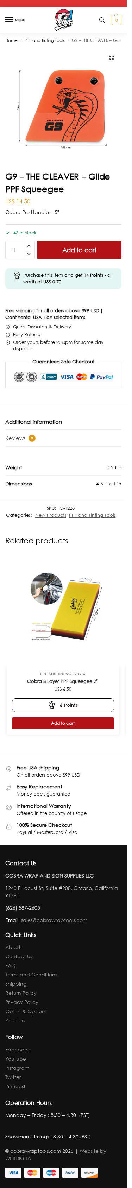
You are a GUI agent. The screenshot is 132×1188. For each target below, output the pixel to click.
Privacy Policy (21, 1002)
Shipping (15, 983)
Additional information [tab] (33, 421)
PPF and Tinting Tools (44, 40)
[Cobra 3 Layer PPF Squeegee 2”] (63, 610)
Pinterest (15, 1086)
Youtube (15, 1058)
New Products (50, 515)
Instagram (17, 1067)
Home (11, 40)
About (12, 947)
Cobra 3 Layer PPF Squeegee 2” (63, 681)
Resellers (15, 1020)
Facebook (17, 1049)
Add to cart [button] (63, 723)
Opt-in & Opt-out (26, 1011)
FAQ (10, 965)
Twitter (13, 1077)
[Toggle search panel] (102, 20)
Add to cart (79, 250)
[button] (115, 20)
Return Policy (21, 992)
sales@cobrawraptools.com (54, 920)
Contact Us (18, 956)
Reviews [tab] (19, 437)
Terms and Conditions (31, 974)
